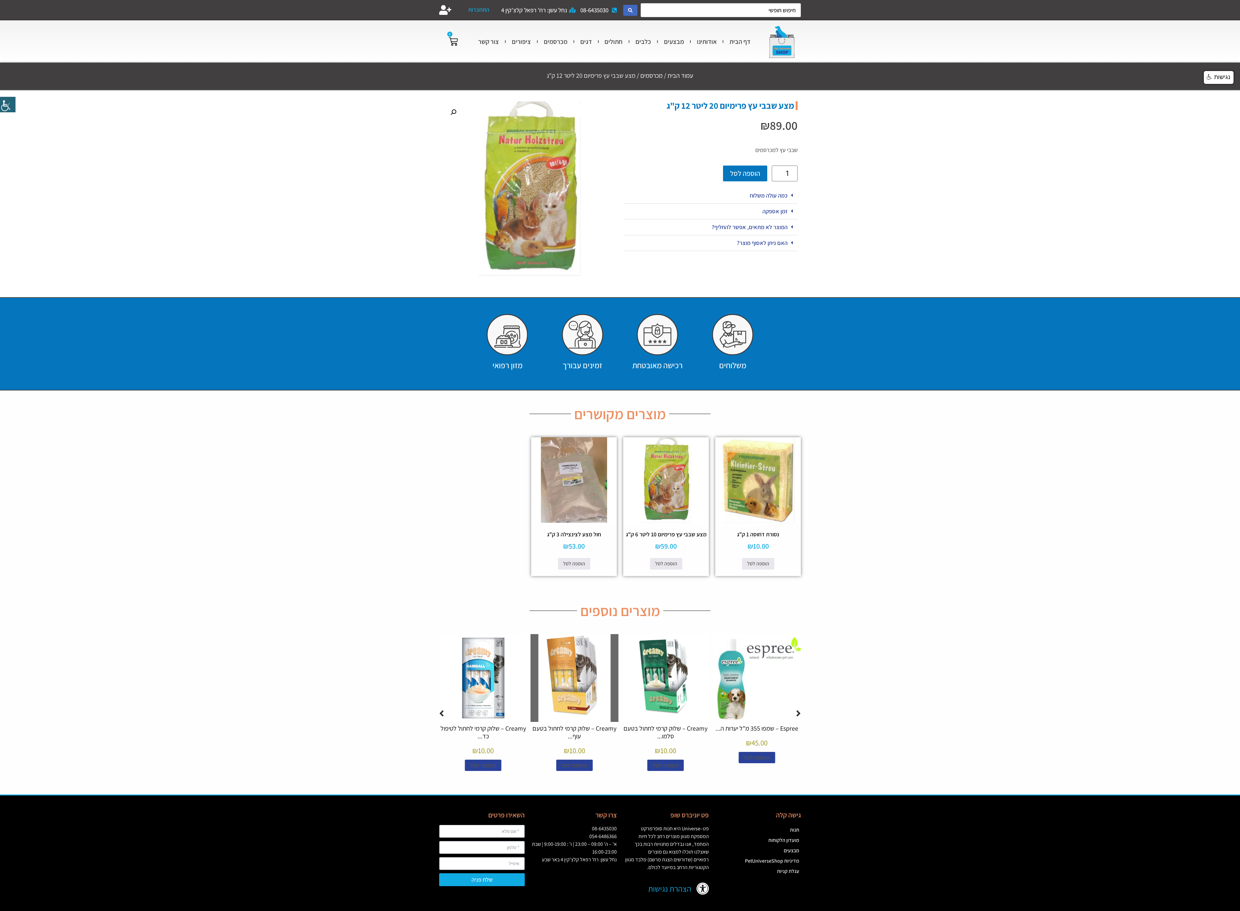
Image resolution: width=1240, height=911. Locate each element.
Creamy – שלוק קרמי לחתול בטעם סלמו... (666, 732)
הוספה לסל (745, 173)
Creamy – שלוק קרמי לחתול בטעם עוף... (574, 732)
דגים (586, 41)
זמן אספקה (775, 211)
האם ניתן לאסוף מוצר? (762, 243)
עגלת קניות (788, 871)
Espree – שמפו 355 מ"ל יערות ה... (757, 728)
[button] (710, 196)
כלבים (643, 41)
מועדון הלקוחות (783, 840)
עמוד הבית (680, 75)
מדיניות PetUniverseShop (772, 860)
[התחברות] (445, 10)
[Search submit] (630, 10)
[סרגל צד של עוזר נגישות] (8, 104)
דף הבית (739, 41)
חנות (794, 829)
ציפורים (521, 41)
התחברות (478, 9)
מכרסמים (555, 41)
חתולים (613, 41)
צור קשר (488, 41)
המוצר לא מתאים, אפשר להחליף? (750, 227)
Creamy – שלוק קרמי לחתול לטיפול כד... (483, 732)
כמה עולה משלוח (769, 195)
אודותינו (707, 41)
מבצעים (674, 41)
